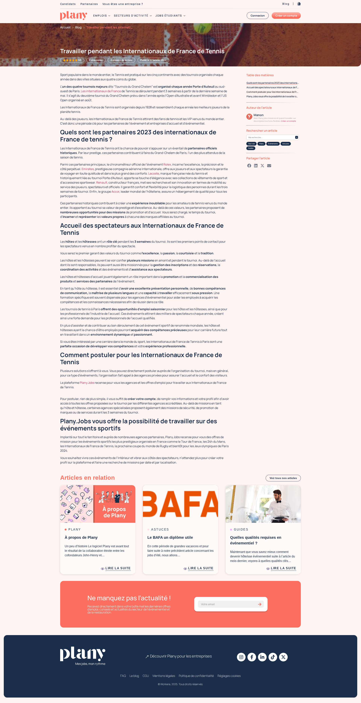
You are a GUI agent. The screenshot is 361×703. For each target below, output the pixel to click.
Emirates (87, 169)
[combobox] (272, 137)
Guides (250, 148)
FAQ (123, 676)
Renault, (102, 182)
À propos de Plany (81, 537)
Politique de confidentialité (196, 676)
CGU (146, 676)
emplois (100, 15)
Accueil (65, 27)
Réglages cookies (229, 676)
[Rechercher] (296, 137)
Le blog (134, 676)
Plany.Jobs (87, 383)
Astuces (285, 143)
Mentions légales (164, 676)
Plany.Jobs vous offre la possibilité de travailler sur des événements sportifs (272, 96)
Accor (115, 191)
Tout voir (251, 143)
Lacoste (153, 173)
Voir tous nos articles (283, 478)
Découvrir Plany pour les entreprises (181, 656)
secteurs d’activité (131, 15)
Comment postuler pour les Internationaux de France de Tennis (272, 91)
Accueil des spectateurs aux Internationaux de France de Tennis (272, 87)
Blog (285, 3)
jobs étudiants (168, 15)
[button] (249, 165)
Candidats (68, 4)
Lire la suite (118, 568)
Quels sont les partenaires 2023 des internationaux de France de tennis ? (272, 82)
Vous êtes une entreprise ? (122, 4)
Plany (261, 143)
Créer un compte (288, 121)
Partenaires (89, 4)
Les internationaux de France (101, 91)
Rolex (167, 164)
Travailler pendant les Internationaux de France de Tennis (109, 27)
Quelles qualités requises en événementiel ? (255, 540)
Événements (273, 143)
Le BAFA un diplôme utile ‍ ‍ (171, 537)
